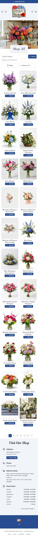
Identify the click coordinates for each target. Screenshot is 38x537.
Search (33, 56)
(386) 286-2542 (20, 1)
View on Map (13, 457)
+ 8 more (9, 481)
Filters (11, 65)
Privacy (14, 534)
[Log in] (32, 11)
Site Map (28, 534)
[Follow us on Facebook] (19, 524)
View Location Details (27, 508)
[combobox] (28, 65)
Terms (9, 534)
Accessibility (21, 534)
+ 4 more (24, 475)
